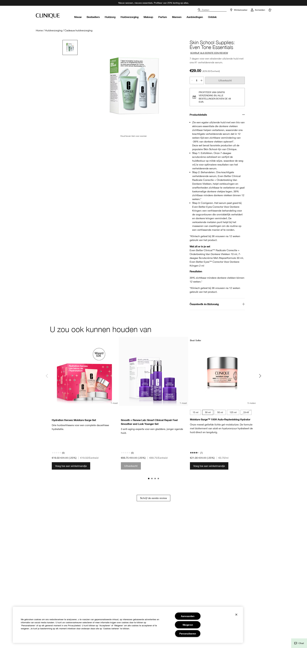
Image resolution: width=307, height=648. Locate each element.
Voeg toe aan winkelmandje (71, 465)
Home (39, 30)
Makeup (148, 16)
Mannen (176, 16)
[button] (299, 643)
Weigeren (188, 624)
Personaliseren (187, 633)
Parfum (162, 16)
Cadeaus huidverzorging (78, 30)
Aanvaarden (187, 616)
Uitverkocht (225, 80)
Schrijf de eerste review (153, 498)
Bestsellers (93, 16)
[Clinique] (48, 15)
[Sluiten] (236, 614)
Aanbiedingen (195, 16)
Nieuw (78, 16)
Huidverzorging (129, 16)
